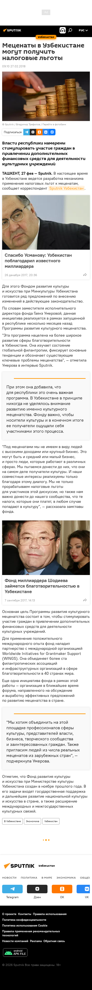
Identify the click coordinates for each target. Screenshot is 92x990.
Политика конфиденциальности (24, 920)
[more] (85, 274)
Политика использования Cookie (24, 925)
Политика (29, 877)
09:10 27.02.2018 (13, 66)
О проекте (9, 914)
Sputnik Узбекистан (66, 188)
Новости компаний (15, 941)
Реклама (36, 941)
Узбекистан (51, 821)
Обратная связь (54, 941)
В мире (47, 877)
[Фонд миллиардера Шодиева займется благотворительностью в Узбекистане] (46, 547)
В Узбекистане (12, 821)
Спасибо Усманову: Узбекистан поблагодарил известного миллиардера (38, 260)
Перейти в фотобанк (54, 124)
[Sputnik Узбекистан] (13, 32)
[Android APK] (15, 953)
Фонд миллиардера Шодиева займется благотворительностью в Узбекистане (42, 586)
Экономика (32, 821)
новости (9, 877)
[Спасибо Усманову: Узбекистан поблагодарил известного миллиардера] (46, 222)
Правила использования (50, 914)
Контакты (24, 914)
